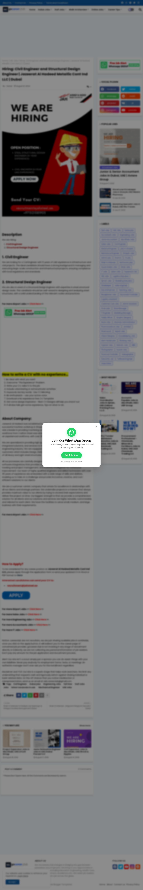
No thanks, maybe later (71, 461)
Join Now (73, 455)
